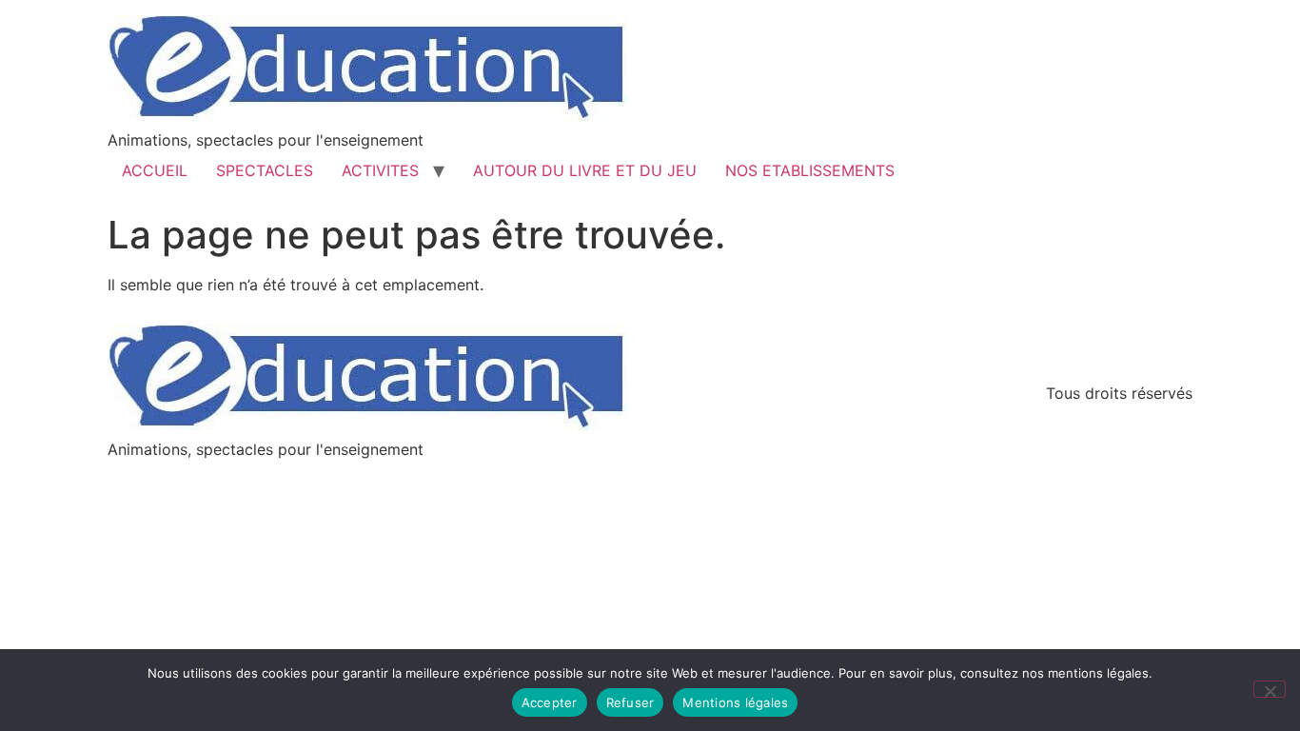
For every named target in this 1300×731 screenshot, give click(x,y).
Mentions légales (735, 702)
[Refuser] (1269, 689)
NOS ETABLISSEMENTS (810, 170)
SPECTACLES (264, 170)
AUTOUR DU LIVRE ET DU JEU (585, 170)
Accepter (550, 702)
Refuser (630, 702)
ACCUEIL (154, 170)
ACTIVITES (380, 170)
